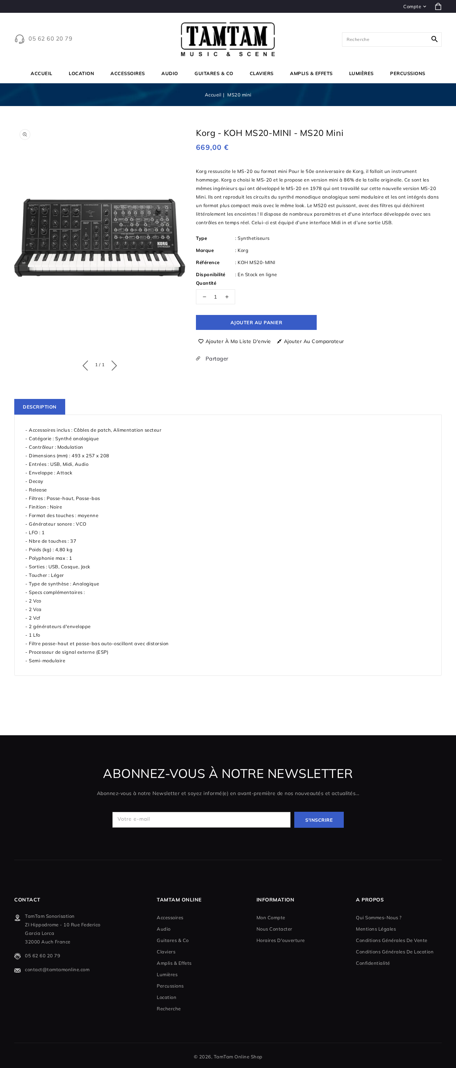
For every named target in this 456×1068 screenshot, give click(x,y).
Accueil (213, 95)
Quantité (206, 283)
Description (40, 407)
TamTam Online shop (238, 1056)
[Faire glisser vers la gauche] (87, 364)
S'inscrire (319, 820)
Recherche (169, 1008)
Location (81, 73)
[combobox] (392, 39)
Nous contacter (274, 929)
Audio (169, 73)
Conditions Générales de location (395, 951)
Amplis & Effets (311, 73)
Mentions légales (376, 929)
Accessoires (127, 73)
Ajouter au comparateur (314, 341)
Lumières (361, 73)
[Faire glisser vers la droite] (112, 364)
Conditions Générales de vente (392, 940)
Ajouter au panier (256, 322)
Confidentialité (373, 963)
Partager (216, 358)
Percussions (407, 73)
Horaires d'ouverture (280, 940)
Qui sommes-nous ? (379, 917)
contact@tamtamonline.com (57, 969)
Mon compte (270, 917)
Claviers (262, 73)
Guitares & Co (214, 73)
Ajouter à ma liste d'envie (238, 341)
